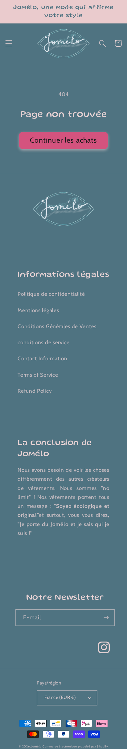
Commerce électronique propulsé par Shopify (75, 746)
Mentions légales (38, 310)
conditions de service (44, 342)
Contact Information (42, 358)
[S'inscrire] (106, 617)
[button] (9, 43)
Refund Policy (35, 390)
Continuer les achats (63, 140)
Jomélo (36, 746)
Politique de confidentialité (51, 294)
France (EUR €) (60, 697)
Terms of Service (38, 374)
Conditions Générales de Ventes (57, 326)
